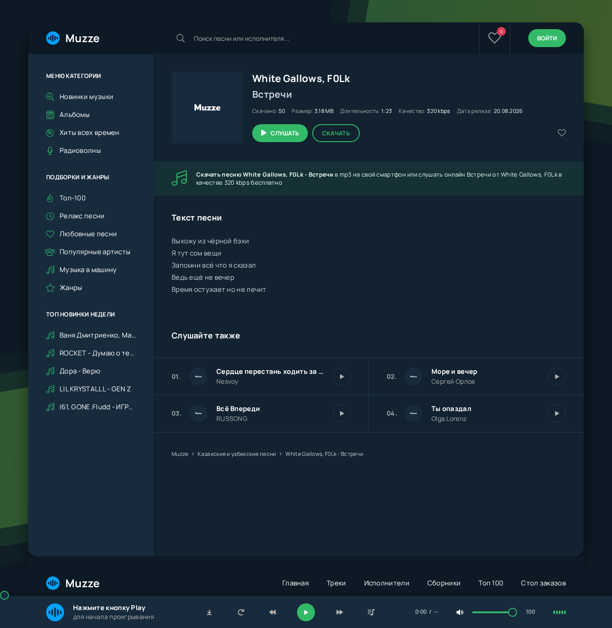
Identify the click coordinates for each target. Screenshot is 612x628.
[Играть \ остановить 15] (557, 376)
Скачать (336, 133)
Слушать (285, 133)
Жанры (71, 287)
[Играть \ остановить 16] (342, 376)
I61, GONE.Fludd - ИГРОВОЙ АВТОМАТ (98, 407)
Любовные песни (88, 233)
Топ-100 (73, 198)
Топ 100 (490, 583)
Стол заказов (543, 583)
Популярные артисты (95, 251)
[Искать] (181, 38)
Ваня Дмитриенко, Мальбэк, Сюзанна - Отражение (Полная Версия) (98, 335)
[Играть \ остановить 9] (557, 413)
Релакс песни (82, 216)
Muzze (82, 37)
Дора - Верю (80, 371)
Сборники (444, 583)
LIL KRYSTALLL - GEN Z (95, 389)
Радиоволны (80, 150)
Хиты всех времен (90, 132)
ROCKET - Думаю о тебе (98, 353)
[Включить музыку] (306, 612)
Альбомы (75, 114)
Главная (295, 583)
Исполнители (386, 583)
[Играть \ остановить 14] (342, 413)
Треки (336, 583)
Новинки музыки (86, 96)
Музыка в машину (88, 269)
